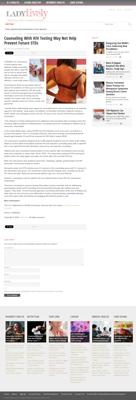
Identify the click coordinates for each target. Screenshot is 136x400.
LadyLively (10, 49)
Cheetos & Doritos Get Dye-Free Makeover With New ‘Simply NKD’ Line (36, 371)
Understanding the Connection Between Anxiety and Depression (101, 347)
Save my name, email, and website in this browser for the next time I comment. (33, 291)
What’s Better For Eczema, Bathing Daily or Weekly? (58, 339)
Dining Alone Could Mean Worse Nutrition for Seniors (36, 355)
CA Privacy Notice (50, 394)
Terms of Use (66, 394)
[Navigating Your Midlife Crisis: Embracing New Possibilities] (99, 53)
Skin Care (54, 316)
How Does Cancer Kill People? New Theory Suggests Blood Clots (121, 373)
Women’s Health (55, 2)
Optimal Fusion (45, 398)
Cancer (74, 316)
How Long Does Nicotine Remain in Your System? (26, 28)
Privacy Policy (35, 394)
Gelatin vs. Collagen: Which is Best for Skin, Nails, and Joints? (35, 347)
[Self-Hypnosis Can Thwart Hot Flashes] (99, 120)
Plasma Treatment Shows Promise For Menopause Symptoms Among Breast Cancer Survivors (117, 88)
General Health (17, 34)
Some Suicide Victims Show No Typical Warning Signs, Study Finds (101, 373)
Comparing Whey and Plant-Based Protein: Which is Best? (35, 338)
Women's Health (15, 316)
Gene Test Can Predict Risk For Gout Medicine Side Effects (57, 355)
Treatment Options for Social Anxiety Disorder (101, 339)
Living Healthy (32, 2)
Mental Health (100, 316)
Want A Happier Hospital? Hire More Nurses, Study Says (115, 65)
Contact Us (128, 9)
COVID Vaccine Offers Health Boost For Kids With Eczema (57, 347)
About (119, 9)
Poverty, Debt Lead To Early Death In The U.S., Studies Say (122, 355)
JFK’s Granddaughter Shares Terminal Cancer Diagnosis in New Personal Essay (79, 337)
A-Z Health (13, 2)
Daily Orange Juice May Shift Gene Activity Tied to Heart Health (35, 363)
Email (7, 274)
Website (7, 281)
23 (121, 123)
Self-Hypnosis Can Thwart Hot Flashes (115, 112)
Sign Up (112, 9)
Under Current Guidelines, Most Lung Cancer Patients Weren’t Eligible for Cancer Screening (79, 349)
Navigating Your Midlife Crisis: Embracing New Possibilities (117, 46)
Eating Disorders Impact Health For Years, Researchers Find (122, 347)
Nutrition (33, 316)
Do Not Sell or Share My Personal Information (106, 394)
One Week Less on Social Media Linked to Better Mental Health (101, 365)
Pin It (33, 53)
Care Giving (76, 2)
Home (6, 34)
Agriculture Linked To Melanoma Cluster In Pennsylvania (78, 380)
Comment (8, 248)
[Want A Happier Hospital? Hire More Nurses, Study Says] (99, 73)
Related (95, 38)
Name (7, 267)
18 (121, 76)
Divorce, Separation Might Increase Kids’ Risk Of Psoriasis (58, 363)
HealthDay (24, 217)
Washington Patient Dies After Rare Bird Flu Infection (123, 338)
